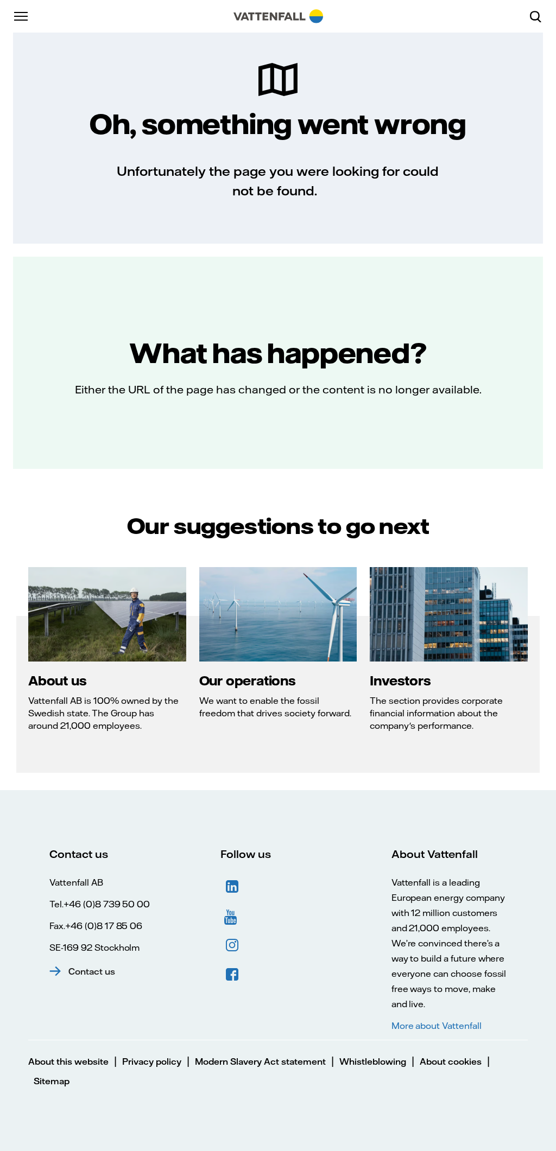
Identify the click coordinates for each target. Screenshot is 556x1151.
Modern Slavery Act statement (260, 1061)
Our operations (247, 680)
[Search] (539, 16)
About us (57, 680)
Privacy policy (151, 1061)
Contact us (91, 971)
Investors (400, 680)
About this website (68, 1061)
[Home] (278, 16)
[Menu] (22, 16)
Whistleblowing (372, 1061)
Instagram (232, 945)
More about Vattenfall (436, 1025)
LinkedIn (232, 887)
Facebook (232, 975)
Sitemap (52, 1081)
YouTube (232, 916)
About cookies (451, 1061)
